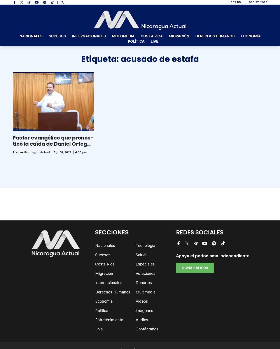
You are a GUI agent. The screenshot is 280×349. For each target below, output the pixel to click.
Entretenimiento (109, 320)
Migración (179, 36)
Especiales (145, 264)
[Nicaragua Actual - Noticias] (140, 20)
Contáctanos (147, 329)
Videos (142, 301)
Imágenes (144, 310)
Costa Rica (152, 36)
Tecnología (145, 245)
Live (154, 41)
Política (136, 41)
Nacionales (31, 36)
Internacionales (89, 36)
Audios (142, 320)
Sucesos (57, 36)
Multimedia (123, 36)
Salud (141, 255)
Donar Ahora (195, 268)
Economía (251, 36)
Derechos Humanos (215, 36)
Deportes (144, 282)
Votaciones (145, 273)
